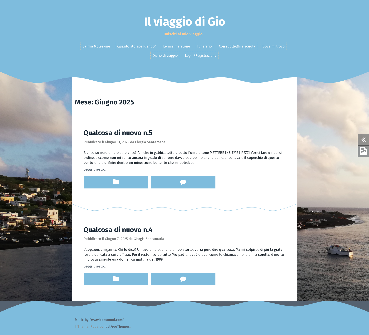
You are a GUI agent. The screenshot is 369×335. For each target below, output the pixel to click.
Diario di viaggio (165, 55)
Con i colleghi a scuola (237, 46)
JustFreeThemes (117, 326)
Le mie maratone (176, 46)
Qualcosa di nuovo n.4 (118, 230)
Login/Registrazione (201, 55)
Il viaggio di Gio (184, 22)
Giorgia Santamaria (150, 142)
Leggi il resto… (95, 169)
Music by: (82, 320)
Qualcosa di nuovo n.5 (118, 133)
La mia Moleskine (96, 46)
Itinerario (204, 46)
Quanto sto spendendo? (136, 46)
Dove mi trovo (273, 46)
